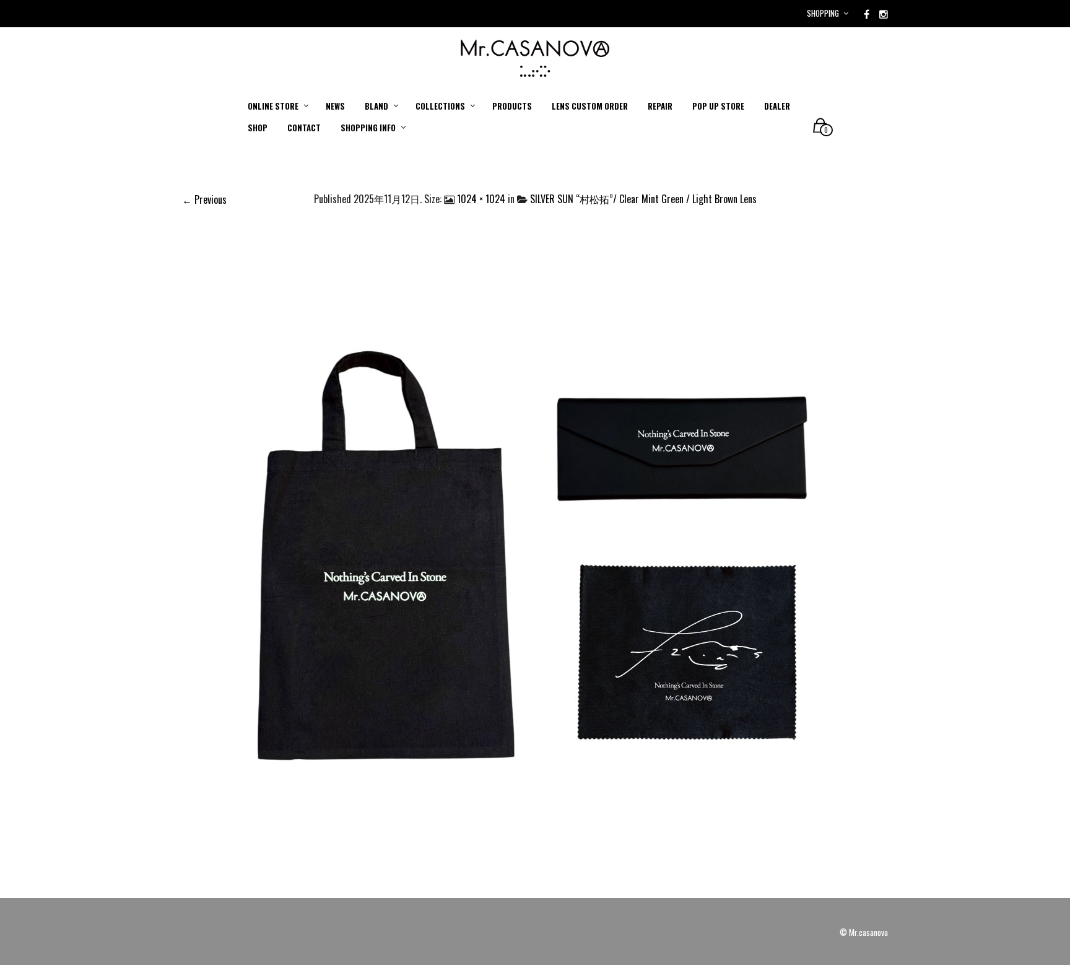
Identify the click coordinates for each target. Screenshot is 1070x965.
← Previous (204, 199)
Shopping (823, 13)
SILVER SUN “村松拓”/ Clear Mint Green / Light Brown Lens (643, 198)
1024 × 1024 (481, 198)
